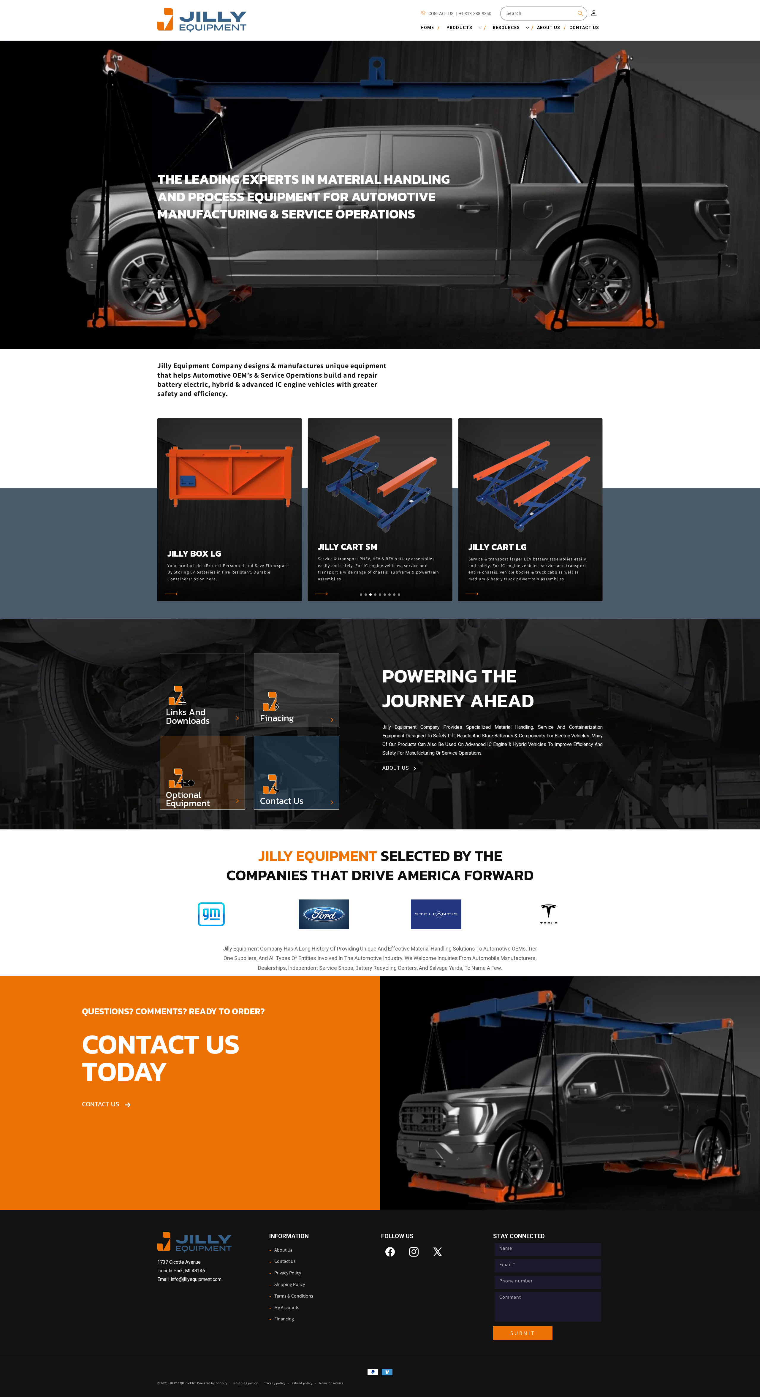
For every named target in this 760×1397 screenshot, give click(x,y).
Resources (506, 27)
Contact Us (282, 800)
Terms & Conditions (291, 1296)
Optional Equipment (188, 799)
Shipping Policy (287, 1285)
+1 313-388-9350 (475, 13)
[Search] (580, 13)
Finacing (277, 718)
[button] (461, 27)
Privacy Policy (285, 1273)
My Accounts (284, 1307)
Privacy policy (275, 1383)
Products (459, 27)
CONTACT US (103, 1104)
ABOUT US (398, 768)
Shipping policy (245, 1383)
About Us (280, 1250)
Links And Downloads (188, 716)
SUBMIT (522, 1333)
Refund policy (302, 1383)
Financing (281, 1319)
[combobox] (544, 13)
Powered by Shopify (212, 1383)
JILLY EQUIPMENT (183, 1383)
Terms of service (331, 1383)
